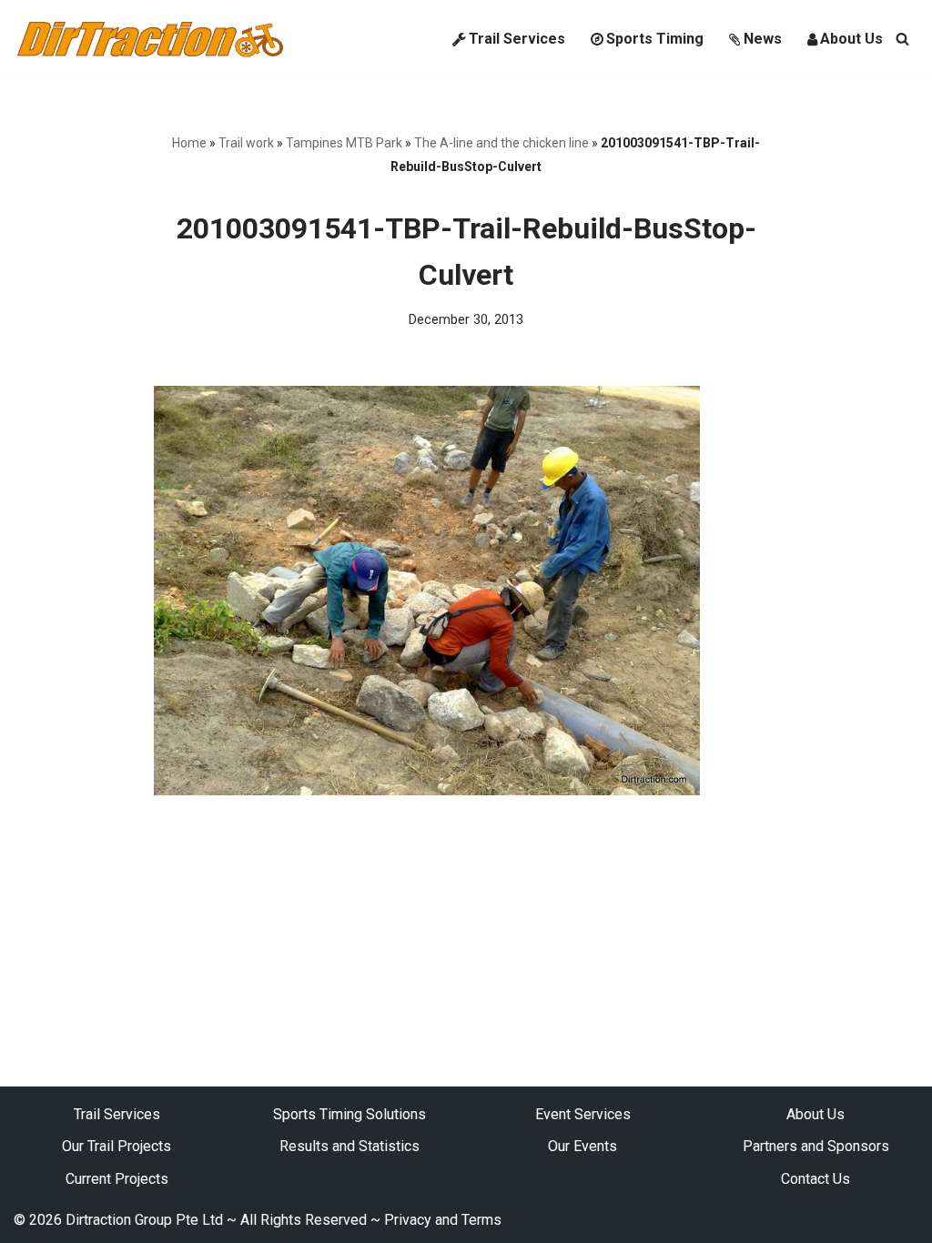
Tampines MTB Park (344, 143)
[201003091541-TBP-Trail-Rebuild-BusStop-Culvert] (427, 790)
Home (189, 143)
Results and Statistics (349, 1146)
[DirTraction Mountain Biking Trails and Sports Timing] (150, 38)
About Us (851, 38)
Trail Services (517, 38)
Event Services (583, 1114)
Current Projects (117, 1178)
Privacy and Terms (442, 1219)
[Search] (902, 38)
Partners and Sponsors (816, 1146)
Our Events (582, 1146)
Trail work (246, 143)
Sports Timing (655, 38)
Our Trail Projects (116, 1146)
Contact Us (815, 1178)
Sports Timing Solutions (349, 1114)
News (763, 38)
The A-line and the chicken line (501, 143)
